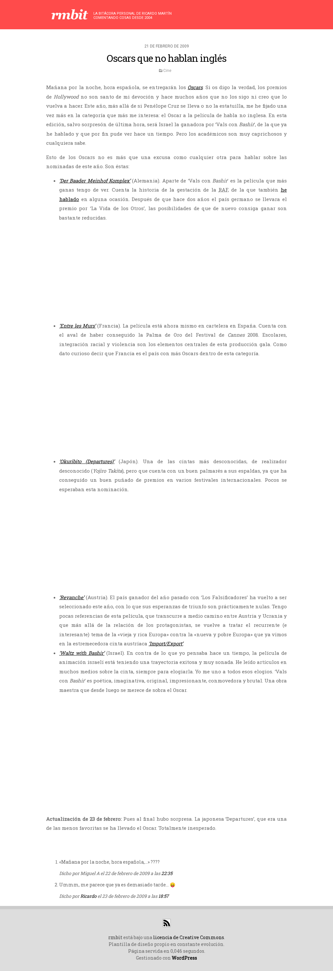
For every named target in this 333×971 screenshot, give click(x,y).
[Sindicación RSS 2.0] (167, 925)
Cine (167, 70)
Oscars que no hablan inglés (166, 58)
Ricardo (88, 896)
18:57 (163, 896)
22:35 (166, 873)
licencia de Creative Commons (188, 937)
